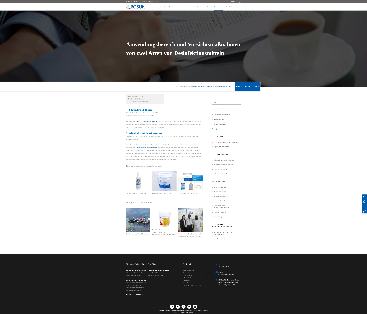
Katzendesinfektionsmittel (155, 275)
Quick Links (187, 264)
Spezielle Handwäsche (220, 201)
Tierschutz (217, 136)
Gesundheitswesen (188, 283)
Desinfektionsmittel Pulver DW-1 (188, 193)
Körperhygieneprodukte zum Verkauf (146, 147)
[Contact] (364, 211)
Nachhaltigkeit (195, 7)
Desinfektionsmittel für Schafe (135, 287)
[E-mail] (364, 196)
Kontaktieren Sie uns (233, 7)
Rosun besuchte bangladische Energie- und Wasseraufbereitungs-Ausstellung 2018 (190, 236)
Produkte (163, 7)
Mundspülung (218, 217)
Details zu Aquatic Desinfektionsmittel (137, 234)
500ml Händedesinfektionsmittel (136, 193)
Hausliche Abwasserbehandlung (223, 164)
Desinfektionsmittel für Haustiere (158, 270)
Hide (141, 96)
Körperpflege (218, 181)
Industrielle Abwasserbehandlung (224, 160)
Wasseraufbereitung (220, 154)
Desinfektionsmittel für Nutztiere (136, 280)
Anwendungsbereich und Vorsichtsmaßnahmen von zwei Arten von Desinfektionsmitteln (211, 86)
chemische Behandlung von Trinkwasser (148, 121)
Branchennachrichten (220, 124)
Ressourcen (183, 7)
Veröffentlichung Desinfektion (192, 285)
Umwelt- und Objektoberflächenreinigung (222, 225)
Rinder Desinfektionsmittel (134, 285)
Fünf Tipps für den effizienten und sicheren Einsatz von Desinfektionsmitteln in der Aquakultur (164, 232)
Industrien (172, 7)
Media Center (218, 7)
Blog (189, 86)
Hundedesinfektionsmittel (155, 273)
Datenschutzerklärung (187, 312)
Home (177, 86)
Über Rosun (207, 7)
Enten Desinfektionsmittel (134, 275)
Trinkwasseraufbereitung (221, 169)
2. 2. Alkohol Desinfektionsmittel (138, 101)
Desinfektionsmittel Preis (247, 86)
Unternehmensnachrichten (222, 115)
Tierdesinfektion (187, 275)
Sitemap (176, 312)
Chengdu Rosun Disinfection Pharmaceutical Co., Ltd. (180, 310)
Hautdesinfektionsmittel (221, 196)
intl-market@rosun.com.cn (150, 1)
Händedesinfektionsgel (220, 192)
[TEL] (364, 206)
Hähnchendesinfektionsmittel (135, 273)
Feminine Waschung (220, 212)
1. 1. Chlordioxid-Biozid (135, 99)
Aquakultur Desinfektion (221, 147)
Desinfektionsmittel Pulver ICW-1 (162, 193)
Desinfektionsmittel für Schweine (136, 282)
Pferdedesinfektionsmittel (133, 290)
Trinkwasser (186, 280)
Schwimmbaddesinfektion (221, 174)
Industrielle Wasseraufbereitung (192, 278)
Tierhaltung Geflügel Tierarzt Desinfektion (226, 142)
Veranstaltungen (219, 119)
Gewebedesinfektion (220, 239)
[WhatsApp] (364, 201)
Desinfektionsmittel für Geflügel (136, 270)
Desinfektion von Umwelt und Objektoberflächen (223, 233)
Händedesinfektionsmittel (221, 187)
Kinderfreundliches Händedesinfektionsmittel (221, 206)
